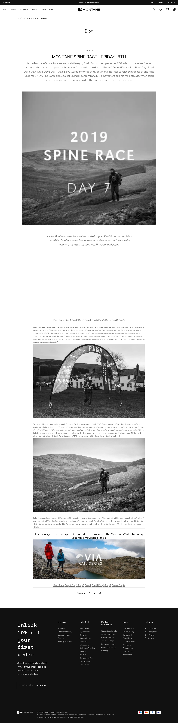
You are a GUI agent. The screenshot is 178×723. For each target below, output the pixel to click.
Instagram (152, 632)
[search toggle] (153, 9)
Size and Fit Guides (108, 634)
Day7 (108, 320)
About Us (61, 628)
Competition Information (128, 653)
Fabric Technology (108, 647)
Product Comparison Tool (86, 656)
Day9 (121, 320)
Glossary (104, 651)
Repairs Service (107, 637)
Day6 (101, 320)
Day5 (95, 320)
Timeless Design (107, 641)
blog (23, 18)
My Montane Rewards (85, 633)
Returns (83, 651)
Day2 (74, 320)
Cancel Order (85, 661)
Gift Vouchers (85, 645)
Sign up (160, 2)
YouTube (152, 635)
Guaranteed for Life (109, 631)
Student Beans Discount (85, 639)
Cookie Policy (128, 628)
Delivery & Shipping (87, 648)
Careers (61, 638)
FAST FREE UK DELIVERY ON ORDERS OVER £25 (92, 2)
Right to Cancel (129, 642)
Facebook (153, 628)
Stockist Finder (64, 635)
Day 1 (68, 320)
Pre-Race (59, 320)
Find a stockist (171, 2)
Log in (152, 2)
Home (19, 18)
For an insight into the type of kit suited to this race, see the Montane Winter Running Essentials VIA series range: (89, 535)
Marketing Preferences (128, 646)
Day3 (81, 320)
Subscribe (41, 685)
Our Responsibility (65, 632)
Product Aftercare (108, 644)
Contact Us (84, 665)
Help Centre (84, 628)
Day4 (88, 320)
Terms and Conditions (127, 636)
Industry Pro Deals (65, 642)
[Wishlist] (160, 9)
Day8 (115, 320)
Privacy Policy (128, 632)
